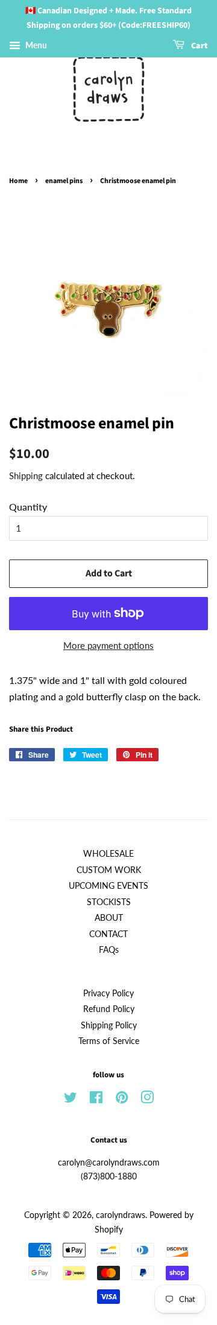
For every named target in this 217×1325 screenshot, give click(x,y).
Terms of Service (108, 1041)
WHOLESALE (108, 854)
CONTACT (108, 934)
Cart (198, 46)
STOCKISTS (109, 902)
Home (18, 181)
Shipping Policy (109, 1025)
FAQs (109, 950)
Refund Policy (108, 1009)
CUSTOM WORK (109, 870)
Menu (35, 45)
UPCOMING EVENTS (108, 886)
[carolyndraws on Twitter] (70, 1099)
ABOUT (109, 918)
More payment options (108, 645)
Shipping (26, 475)
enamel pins (64, 181)
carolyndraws (120, 1215)
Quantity (28, 506)
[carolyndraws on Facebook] (96, 1099)
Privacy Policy (108, 993)
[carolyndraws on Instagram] (147, 1099)
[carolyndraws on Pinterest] (121, 1099)
